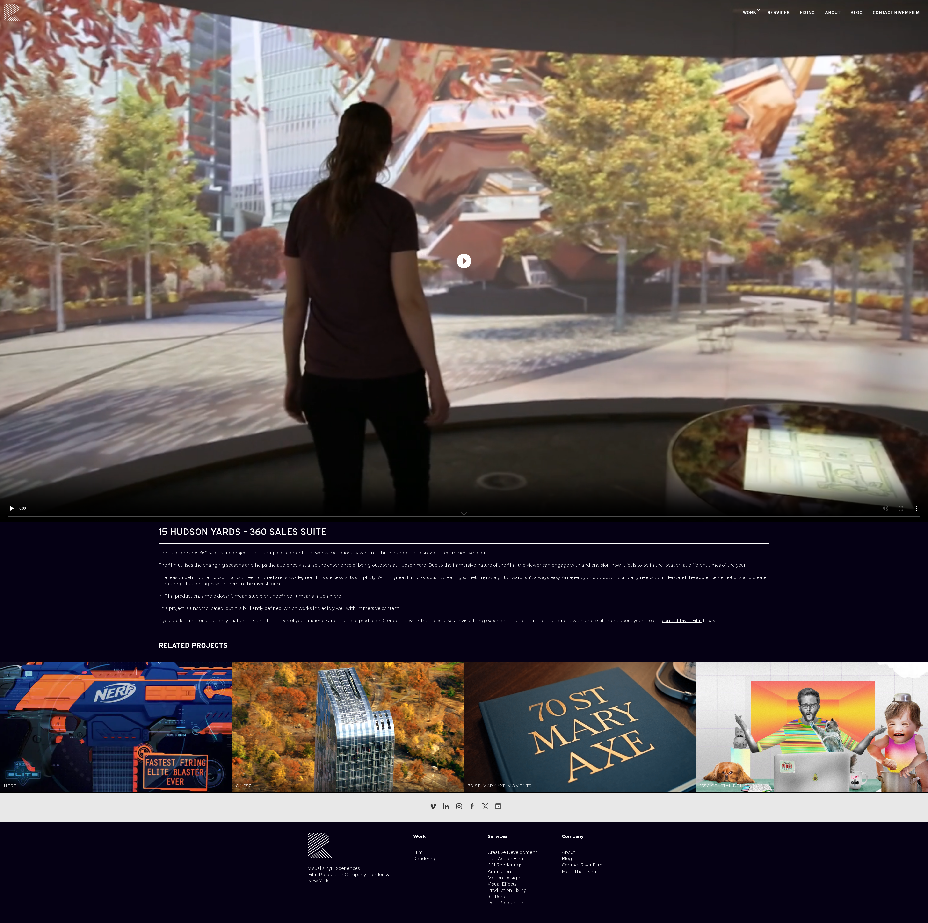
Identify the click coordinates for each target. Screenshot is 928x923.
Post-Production (505, 903)
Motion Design (504, 877)
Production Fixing (507, 890)
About (568, 852)
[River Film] (12, 12)
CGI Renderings (505, 865)
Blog (567, 858)
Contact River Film (582, 865)
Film (418, 852)
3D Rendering (503, 896)
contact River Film (682, 620)
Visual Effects (502, 884)
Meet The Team (579, 871)
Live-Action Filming (509, 858)
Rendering (425, 858)
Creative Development (512, 852)
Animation (499, 871)
